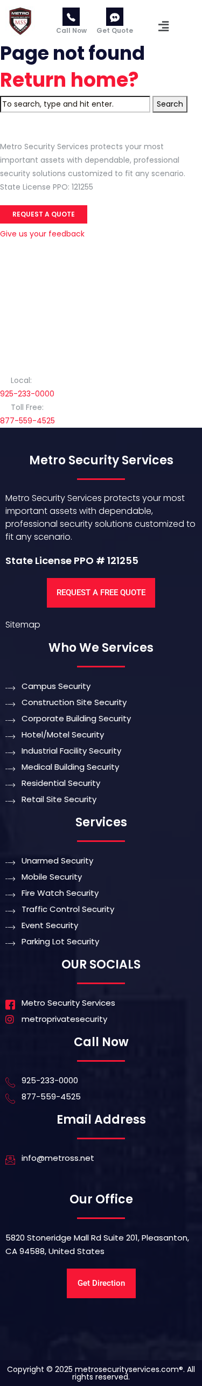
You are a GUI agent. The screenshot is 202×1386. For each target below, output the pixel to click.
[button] (164, 26)
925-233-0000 (27, 393)
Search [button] (170, 104)
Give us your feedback (42, 233)
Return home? (69, 80)
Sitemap (22, 624)
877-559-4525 (27, 420)
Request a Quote (43, 214)
